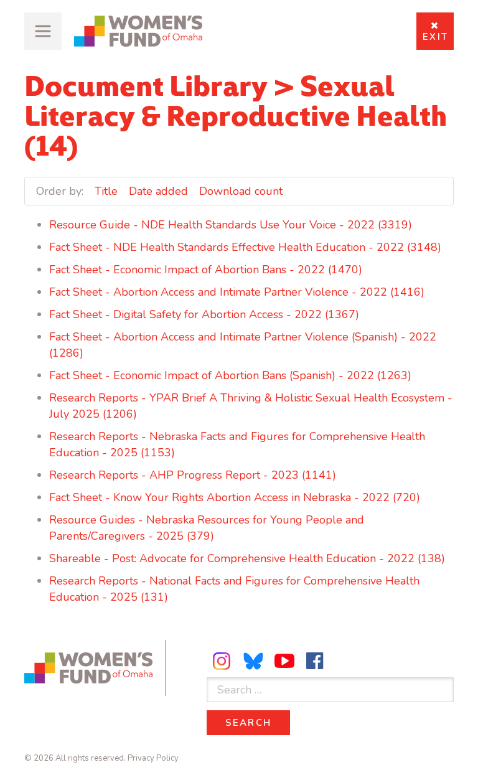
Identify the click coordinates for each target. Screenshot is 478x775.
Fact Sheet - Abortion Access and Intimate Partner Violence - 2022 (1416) (236, 291)
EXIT (435, 37)
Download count (241, 191)
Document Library (146, 83)
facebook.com (315, 661)
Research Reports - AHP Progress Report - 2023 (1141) (192, 474)
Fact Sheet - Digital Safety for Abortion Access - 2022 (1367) (204, 314)
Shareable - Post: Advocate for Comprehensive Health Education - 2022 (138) (247, 558)
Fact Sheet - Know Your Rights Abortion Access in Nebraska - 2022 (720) (234, 497)
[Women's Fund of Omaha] (138, 31)
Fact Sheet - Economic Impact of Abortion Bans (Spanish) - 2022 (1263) (230, 375)
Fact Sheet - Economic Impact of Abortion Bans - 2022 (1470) (205, 269)
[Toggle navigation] (43, 31)
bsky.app (254, 661)
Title (106, 191)
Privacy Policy (153, 758)
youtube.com (284, 661)
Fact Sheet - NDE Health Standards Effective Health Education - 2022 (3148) (245, 247)
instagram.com (223, 661)
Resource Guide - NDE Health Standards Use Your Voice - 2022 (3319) (230, 224)
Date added (158, 191)
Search (258, 722)
